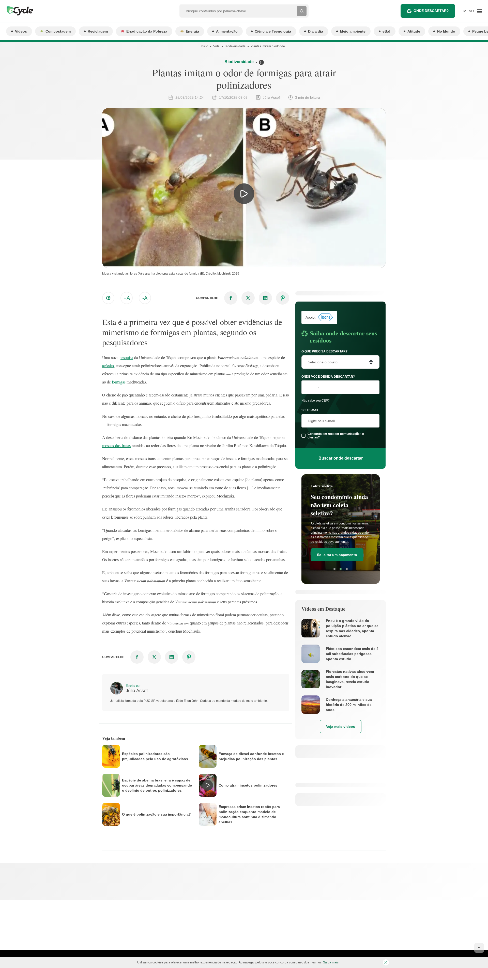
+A (127, 298)
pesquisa (126, 357)
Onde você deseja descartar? (328, 376)
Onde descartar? (431, 11)
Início (204, 46)
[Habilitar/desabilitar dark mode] (108, 298)
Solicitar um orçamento (337, 555)
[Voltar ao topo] (479, 948)
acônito (108, 365)
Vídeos (21, 31)
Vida (216, 46)
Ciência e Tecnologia (273, 31)
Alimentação (227, 31)
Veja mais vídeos (340, 726)
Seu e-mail (310, 410)
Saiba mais (331, 962)
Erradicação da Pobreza (146, 31)
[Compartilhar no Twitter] (248, 298)
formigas (119, 382)
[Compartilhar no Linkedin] (265, 298)
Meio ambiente (352, 31)
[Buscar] (302, 11)
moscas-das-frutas (116, 445)
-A (144, 298)
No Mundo (446, 31)
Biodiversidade (235, 46)
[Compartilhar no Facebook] (230, 298)
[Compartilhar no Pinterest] (282, 298)
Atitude (413, 31)
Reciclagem (98, 31)
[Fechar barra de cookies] (386, 962)
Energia (192, 31)
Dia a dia (315, 31)
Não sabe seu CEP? (315, 400)
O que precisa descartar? (324, 351)
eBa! (386, 31)
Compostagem (58, 31)
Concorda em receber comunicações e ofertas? (336, 435)
